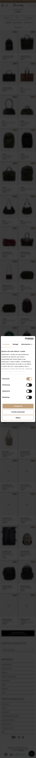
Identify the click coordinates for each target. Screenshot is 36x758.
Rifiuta (18, 418)
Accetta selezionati (18, 412)
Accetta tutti (18, 406)
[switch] (29, 385)
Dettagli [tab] (15, 344)
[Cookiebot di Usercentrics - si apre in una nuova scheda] (25, 338)
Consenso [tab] (6, 344)
